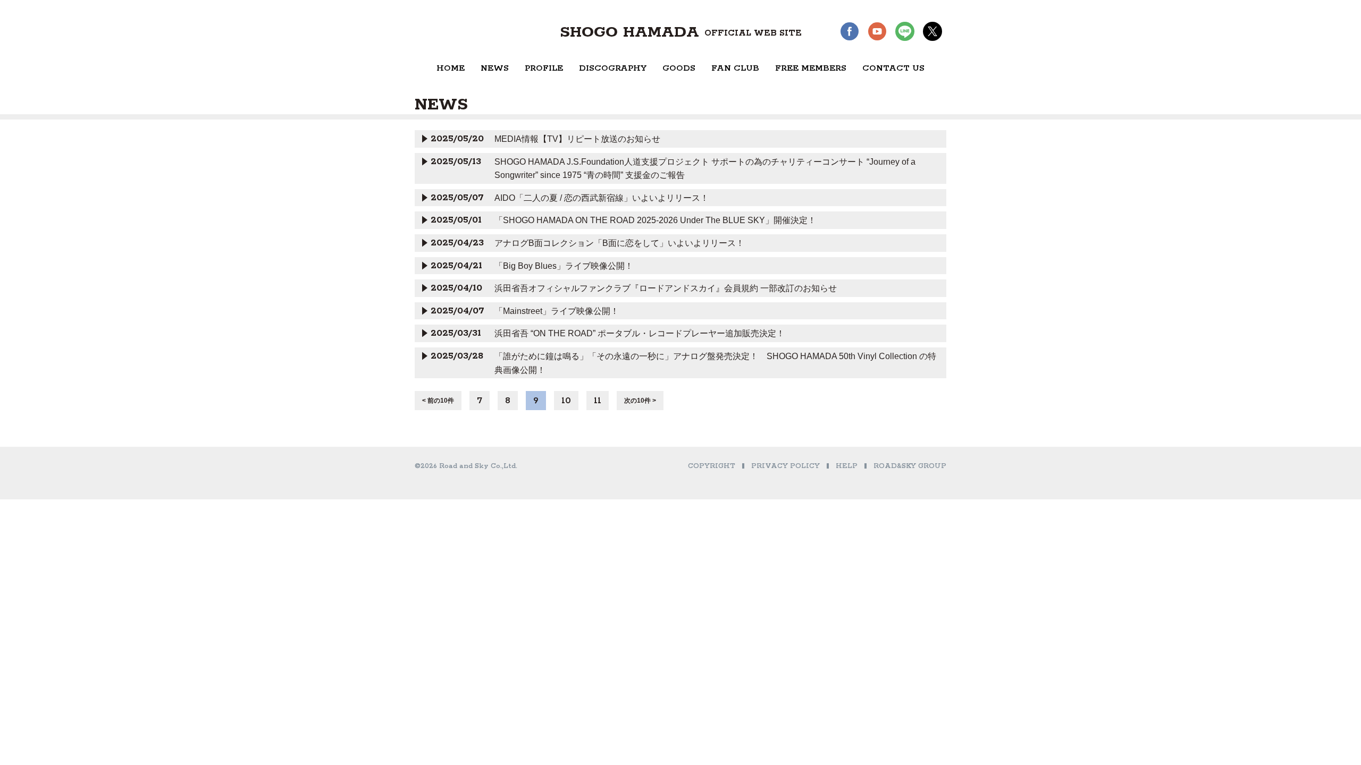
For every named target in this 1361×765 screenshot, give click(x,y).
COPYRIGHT (711, 466)
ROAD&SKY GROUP (909, 466)
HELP (847, 466)
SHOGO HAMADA (681, 32)
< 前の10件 (438, 400)
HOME (450, 68)
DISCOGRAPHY (612, 68)
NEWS (495, 68)
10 (566, 400)
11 (597, 400)
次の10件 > (640, 400)
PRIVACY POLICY (785, 466)
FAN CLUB (735, 68)
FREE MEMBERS (810, 68)
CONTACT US (893, 68)
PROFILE (544, 68)
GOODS (678, 68)
